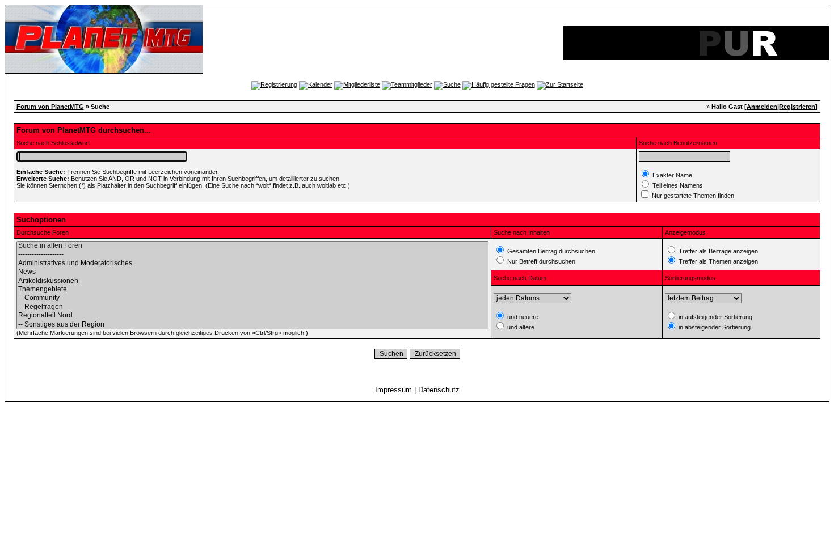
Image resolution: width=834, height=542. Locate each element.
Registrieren (797, 106)
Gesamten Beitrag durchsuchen (550, 251)
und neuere (522, 317)
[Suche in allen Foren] (252, 246)
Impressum (393, 390)
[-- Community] (252, 298)
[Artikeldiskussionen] (252, 281)
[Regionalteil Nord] (252, 315)
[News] (252, 272)
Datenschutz (439, 390)
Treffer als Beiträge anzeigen (717, 251)
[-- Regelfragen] (252, 307)
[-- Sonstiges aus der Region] (252, 324)
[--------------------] (252, 254)
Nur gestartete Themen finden (692, 195)
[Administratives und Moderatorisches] (252, 263)
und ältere (520, 327)
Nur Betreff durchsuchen (540, 261)
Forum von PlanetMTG (50, 106)
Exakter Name (671, 175)
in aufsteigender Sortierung (714, 317)
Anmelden (762, 106)
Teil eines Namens (677, 185)
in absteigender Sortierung (714, 327)
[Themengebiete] (252, 289)
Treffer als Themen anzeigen (717, 261)
